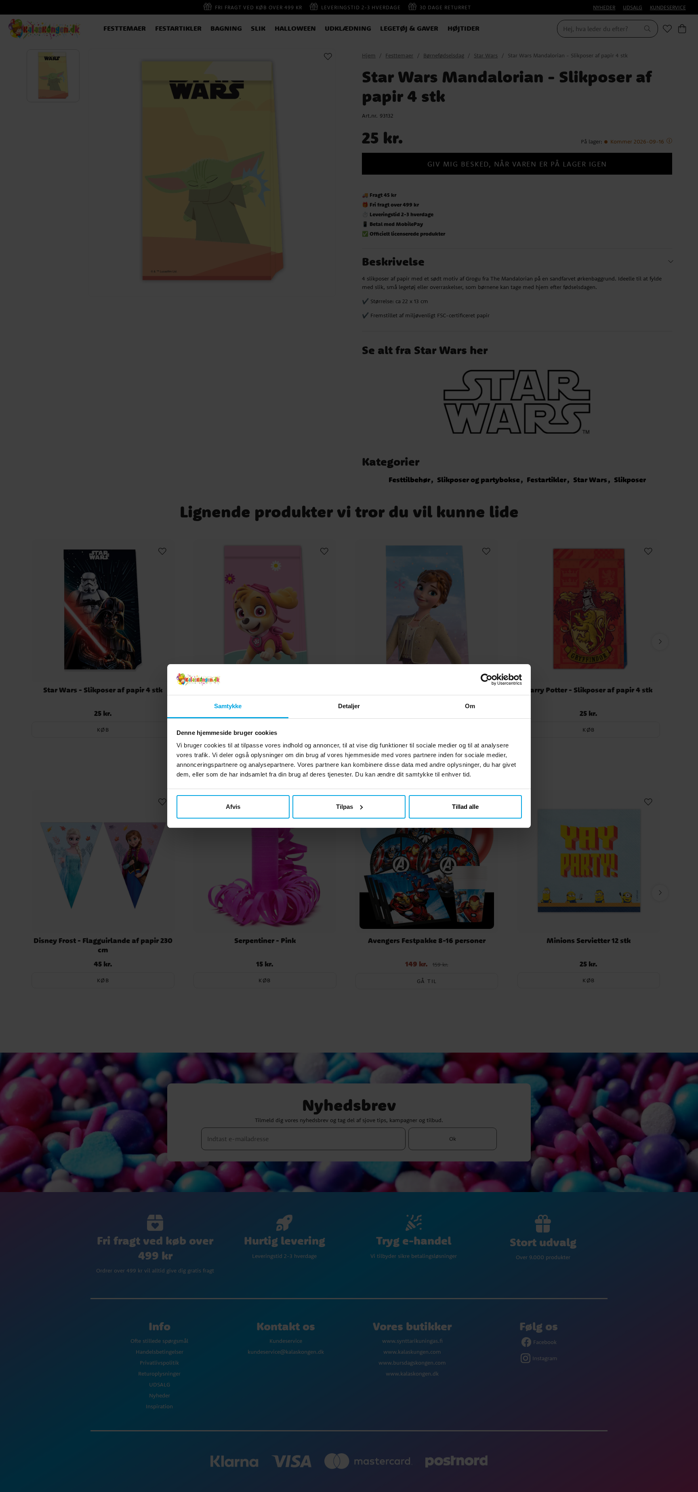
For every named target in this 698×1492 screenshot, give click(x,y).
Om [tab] (470, 706)
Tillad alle (465, 806)
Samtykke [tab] (228, 706)
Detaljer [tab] (349, 706)
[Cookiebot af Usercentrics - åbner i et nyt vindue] (486, 679)
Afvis (233, 806)
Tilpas (344, 806)
